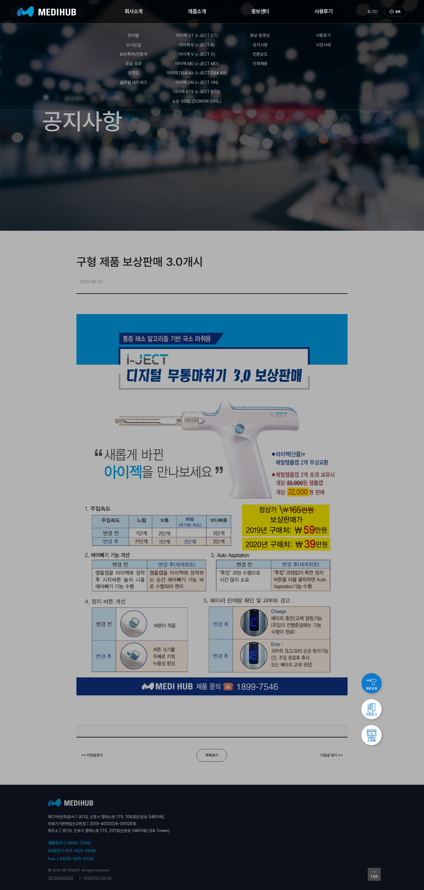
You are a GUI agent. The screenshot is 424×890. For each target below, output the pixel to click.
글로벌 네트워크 (133, 82)
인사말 (133, 35)
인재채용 (260, 63)
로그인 (372, 11)
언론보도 (260, 54)
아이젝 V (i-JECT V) (197, 54)
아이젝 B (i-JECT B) (197, 45)
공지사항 (260, 45)
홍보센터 (260, 11)
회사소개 (133, 11)
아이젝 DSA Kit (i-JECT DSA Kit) (197, 73)
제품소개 (197, 11)
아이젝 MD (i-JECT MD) (197, 63)
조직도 (133, 73)
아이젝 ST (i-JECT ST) (197, 35)
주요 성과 (133, 63)
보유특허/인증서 (133, 54)
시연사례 (323, 45)
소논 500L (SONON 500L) (196, 101)
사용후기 (323, 11)
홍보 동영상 (260, 35)
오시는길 (133, 45)
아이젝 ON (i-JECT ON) (196, 82)
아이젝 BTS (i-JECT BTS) (196, 91)
